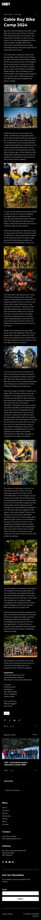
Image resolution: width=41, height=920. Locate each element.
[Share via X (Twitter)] (10, 720)
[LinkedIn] (13, 862)
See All (35, 734)
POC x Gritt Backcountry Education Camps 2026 (15, 763)
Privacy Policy (7, 914)
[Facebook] (6, 862)
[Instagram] (3, 862)
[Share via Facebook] (5, 720)
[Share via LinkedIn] (14, 720)
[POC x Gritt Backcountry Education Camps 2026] (20, 748)
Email (4, 889)
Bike (6, 713)
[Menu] (37, 4)
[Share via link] (19, 720)
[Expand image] (20, 96)
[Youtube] (9, 862)
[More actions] (36, 14)
